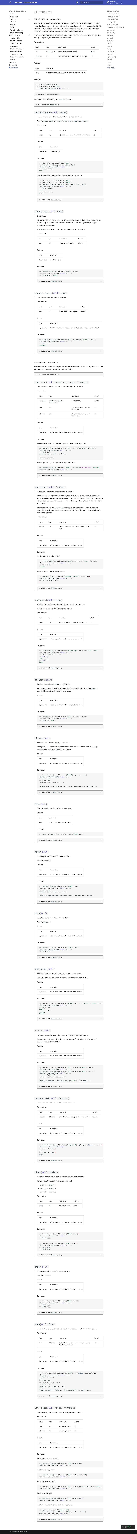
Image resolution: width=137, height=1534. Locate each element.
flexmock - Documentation (18, 11)
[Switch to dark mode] (77, 2)
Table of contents (113, 11)
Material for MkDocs (21, 1531)
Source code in (48, 94)
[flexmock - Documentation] (10, 2)
